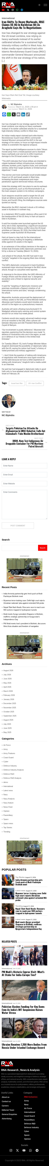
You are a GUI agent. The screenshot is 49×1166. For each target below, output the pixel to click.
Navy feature (8, 803)
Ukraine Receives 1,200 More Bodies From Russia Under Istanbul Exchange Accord (24, 1046)
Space (5, 819)
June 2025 (7, 728)
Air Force (7, 745)
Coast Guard (8, 757)
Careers (5, 1106)
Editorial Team (8, 1110)
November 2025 (9, 708)
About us (5, 1097)
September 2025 (9, 716)
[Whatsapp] (31, 1150)
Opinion (6, 811)
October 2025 (8, 712)
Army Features (9, 753)
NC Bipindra (16, 104)
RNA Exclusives (30, 1097)
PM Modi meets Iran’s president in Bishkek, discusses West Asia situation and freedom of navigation (24, 624)
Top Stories (7, 827)
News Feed (7, 807)
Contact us (6, 1101)
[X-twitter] (17, 1150)
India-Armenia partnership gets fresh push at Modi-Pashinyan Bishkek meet (23, 595)
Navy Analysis (9, 799)
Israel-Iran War (17, 383)
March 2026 (8, 691)
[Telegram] (37, 1150)
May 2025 (7, 732)
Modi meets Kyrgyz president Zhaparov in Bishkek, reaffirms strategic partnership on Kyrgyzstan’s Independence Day (23, 616)
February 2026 (9, 695)
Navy (5, 794)
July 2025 (7, 724)
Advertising (7, 1119)
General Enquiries (9, 1114)
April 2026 (7, 687)
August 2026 (8, 670)
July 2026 (7, 675)
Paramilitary (8, 815)
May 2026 (7, 683)
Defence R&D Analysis (12, 778)
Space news (8, 823)
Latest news (8, 790)
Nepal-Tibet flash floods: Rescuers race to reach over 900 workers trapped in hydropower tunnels (24, 608)
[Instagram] (11, 1150)
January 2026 (8, 699)
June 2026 (7, 679)
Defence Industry (10, 766)
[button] (45, 5)
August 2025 (8, 720)
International (8, 18)
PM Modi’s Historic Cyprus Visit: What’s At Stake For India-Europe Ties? (23, 973)
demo (5, 782)
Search (6, 539)
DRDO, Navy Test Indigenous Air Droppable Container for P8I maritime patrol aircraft (24, 444)
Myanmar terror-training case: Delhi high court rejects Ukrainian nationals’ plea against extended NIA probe (24, 601)
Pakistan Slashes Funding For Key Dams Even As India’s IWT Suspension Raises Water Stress (23, 1009)
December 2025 (9, 703)
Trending (6, 832)
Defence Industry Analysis (13, 770)
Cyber (5, 762)
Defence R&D (8, 774)
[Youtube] (24, 1150)
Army (5, 749)
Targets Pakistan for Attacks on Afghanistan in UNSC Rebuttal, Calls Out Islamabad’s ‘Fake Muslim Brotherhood (25, 431)
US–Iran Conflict (35, 383)
